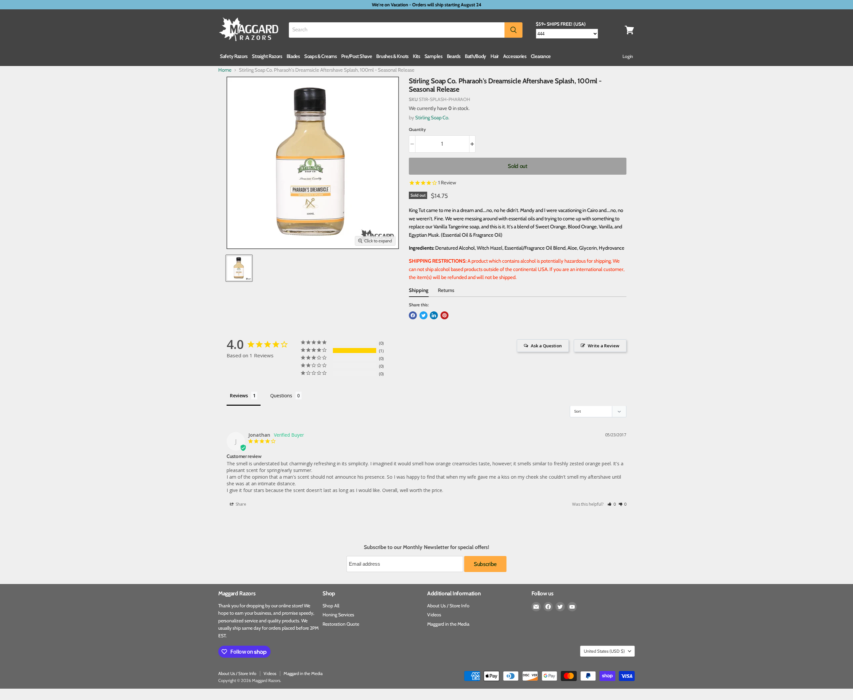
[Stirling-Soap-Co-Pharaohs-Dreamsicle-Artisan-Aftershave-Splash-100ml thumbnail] (239, 268)
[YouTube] (572, 606)
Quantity (417, 129)
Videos (434, 615)
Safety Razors (234, 56)
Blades (293, 56)
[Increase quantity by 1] (472, 143)
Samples (433, 56)
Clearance (541, 56)
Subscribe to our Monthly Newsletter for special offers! (426, 547)
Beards (453, 56)
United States (604, 651)
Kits (416, 56)
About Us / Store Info (448, 606)
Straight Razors (267, 56)
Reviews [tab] (239, 395)
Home (225, 70)
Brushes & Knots (392, 56)
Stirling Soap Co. (432, 118)
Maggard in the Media (448, 624)
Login (627, 56)
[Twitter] (560, 606)
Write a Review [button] (603, 346)
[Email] (536, 606)
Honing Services (338, 615)
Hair (494, 56)
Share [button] (240, 504)
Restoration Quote (341, 624)
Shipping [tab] (418, 290)
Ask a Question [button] (546, 346)
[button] (611, 504)
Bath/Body (475, 56)
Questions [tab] (281, 395)
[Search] (513, 30)
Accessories (514, 56)
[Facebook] (548, 606)
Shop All (331, 606)
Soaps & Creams (320, 56)
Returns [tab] (446, 290)
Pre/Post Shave (356, 56)
